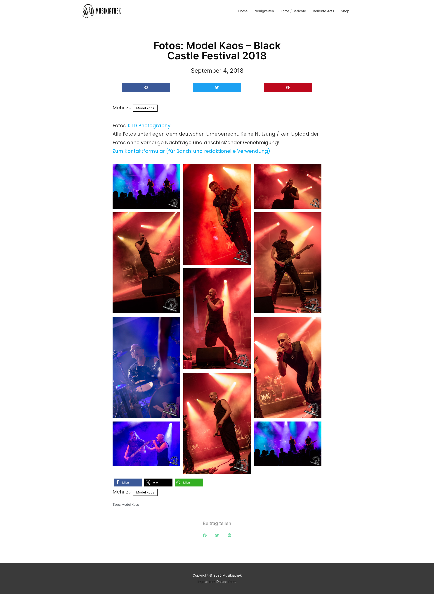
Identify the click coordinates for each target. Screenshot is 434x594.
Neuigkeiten (264, 11)
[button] (146, 87)
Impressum (206, 582)
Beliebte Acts (323, 11)
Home (243, 11)
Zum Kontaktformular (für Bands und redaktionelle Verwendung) (191, 151)
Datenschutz (226, 582)
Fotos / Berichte (293, 11)
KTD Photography (149, 125)
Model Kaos (145, 108)
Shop (345, 11)
